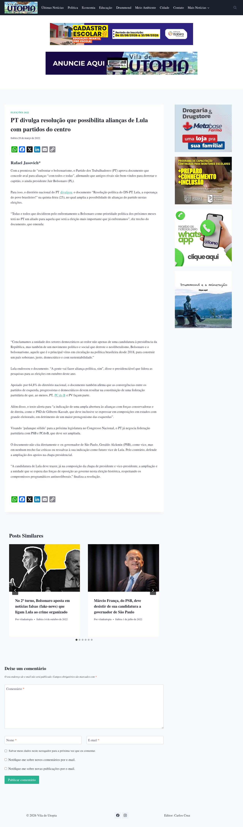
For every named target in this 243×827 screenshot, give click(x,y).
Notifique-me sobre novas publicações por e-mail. (41, 769)
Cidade (164, 7)
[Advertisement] (84, 259)
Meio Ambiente (145, 7)
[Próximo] (153, 590)
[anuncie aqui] (121, 73)
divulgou (66, 192)
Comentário (15, 689)
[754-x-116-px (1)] (121, 44)
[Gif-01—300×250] (203, 128)
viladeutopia (26, 619)
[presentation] (44, 568)
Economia (88, 7)
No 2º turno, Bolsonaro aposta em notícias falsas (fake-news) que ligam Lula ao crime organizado (42, 606)
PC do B (59, 395)
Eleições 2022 (20, 112)
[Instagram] (125, 815)
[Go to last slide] (15, 590)
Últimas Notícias (52, 7)
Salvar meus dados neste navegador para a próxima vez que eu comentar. (52, 750)
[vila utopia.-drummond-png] (203, 299)
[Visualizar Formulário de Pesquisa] (235, 7)
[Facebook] (117, 815)
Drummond (123, 7)
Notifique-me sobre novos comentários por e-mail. (41, 760)
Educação (105, 7)
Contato (178, 7)
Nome (11, 740)
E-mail (93, 740)
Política (73, 7)
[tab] (76, 640)
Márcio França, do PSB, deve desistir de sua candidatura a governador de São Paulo (117, 606)
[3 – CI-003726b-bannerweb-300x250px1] (203, 180)
